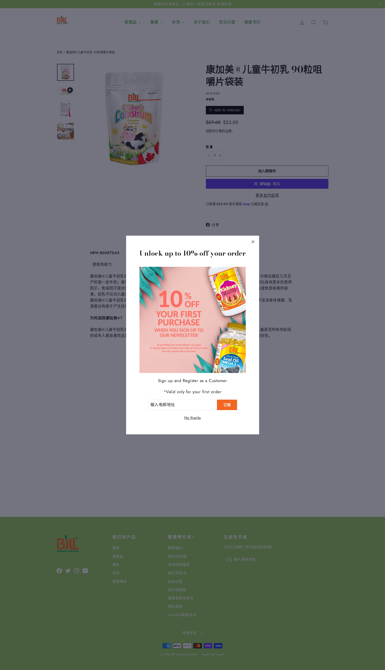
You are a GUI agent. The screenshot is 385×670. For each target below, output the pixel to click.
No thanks (192, 417)
